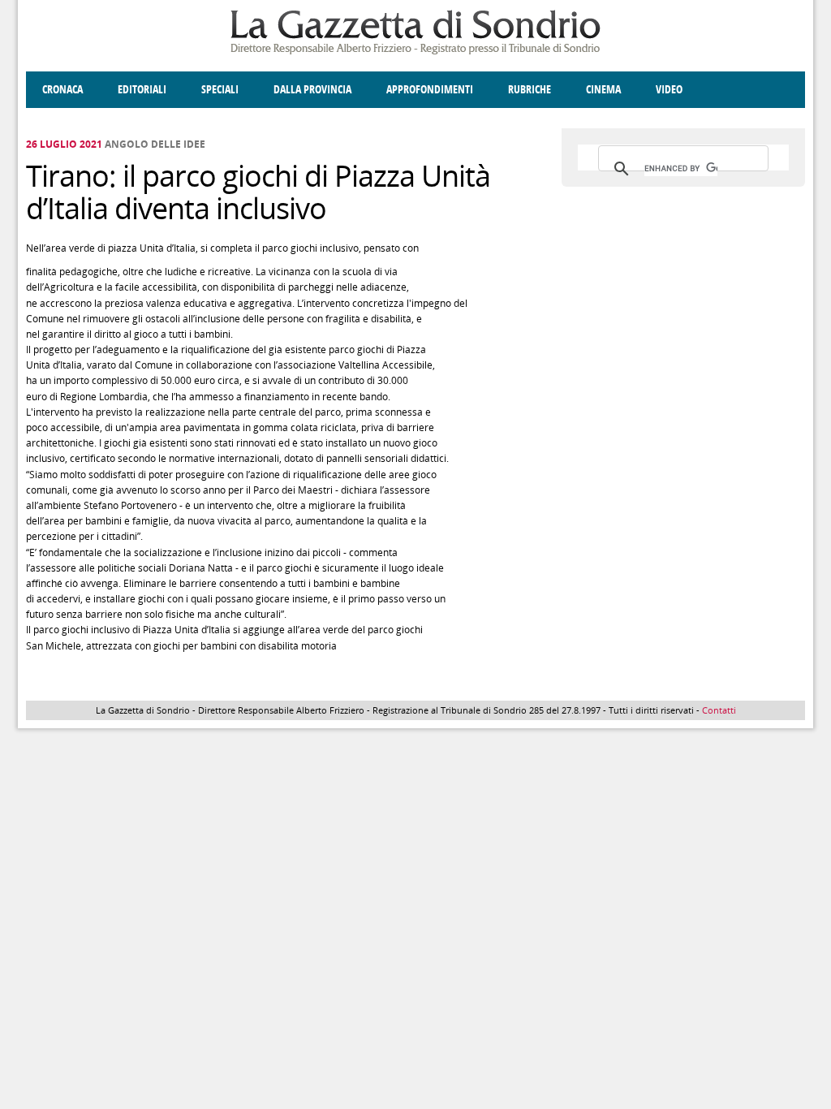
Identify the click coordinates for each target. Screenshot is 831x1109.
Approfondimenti (429, 90)
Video (669, 90)
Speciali (220, 90)
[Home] (415, 51)
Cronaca (62, 90)
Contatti (719, 710)
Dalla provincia (312, 90)
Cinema (603, 90)
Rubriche (529, 90)
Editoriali (142, 90)
